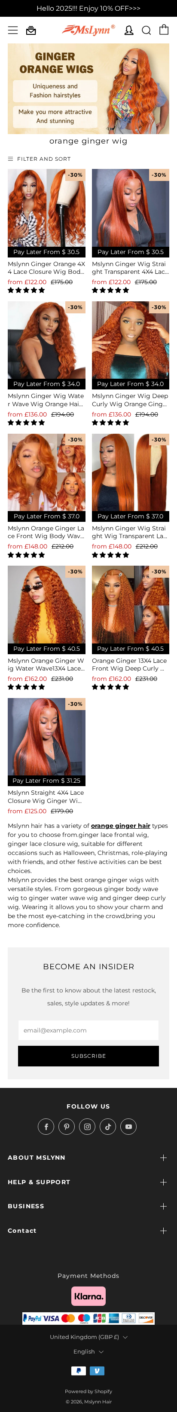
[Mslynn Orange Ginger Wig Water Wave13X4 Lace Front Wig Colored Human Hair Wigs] (46, 604)
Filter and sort (44, 159)
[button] (27, 290)
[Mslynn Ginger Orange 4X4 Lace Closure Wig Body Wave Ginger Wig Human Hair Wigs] (46, 208)
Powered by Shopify (88, 1391)
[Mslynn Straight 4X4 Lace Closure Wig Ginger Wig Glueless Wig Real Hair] (46, 737)
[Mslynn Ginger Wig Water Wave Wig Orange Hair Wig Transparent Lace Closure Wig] (46, 340)
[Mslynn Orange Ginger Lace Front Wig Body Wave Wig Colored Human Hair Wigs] (46, 473)
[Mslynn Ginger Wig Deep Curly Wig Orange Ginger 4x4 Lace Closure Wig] (131, 340)
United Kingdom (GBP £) (84, 1337)
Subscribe (88, 1056)
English (84, 1351)
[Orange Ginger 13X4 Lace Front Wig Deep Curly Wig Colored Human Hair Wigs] (131, 604)
